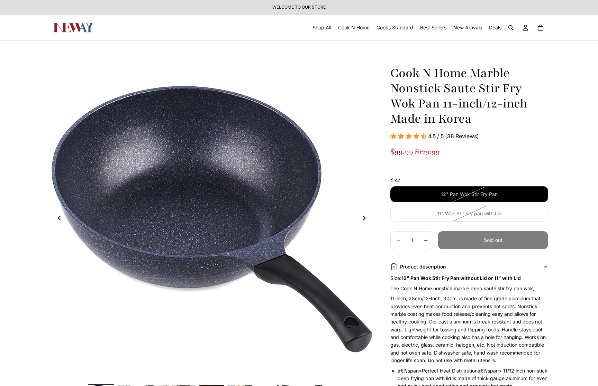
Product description (423, 267)
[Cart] (540, 27)
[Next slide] (366, 219)
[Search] (510, 27)
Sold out (493, 240)
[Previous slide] (57, 219)
